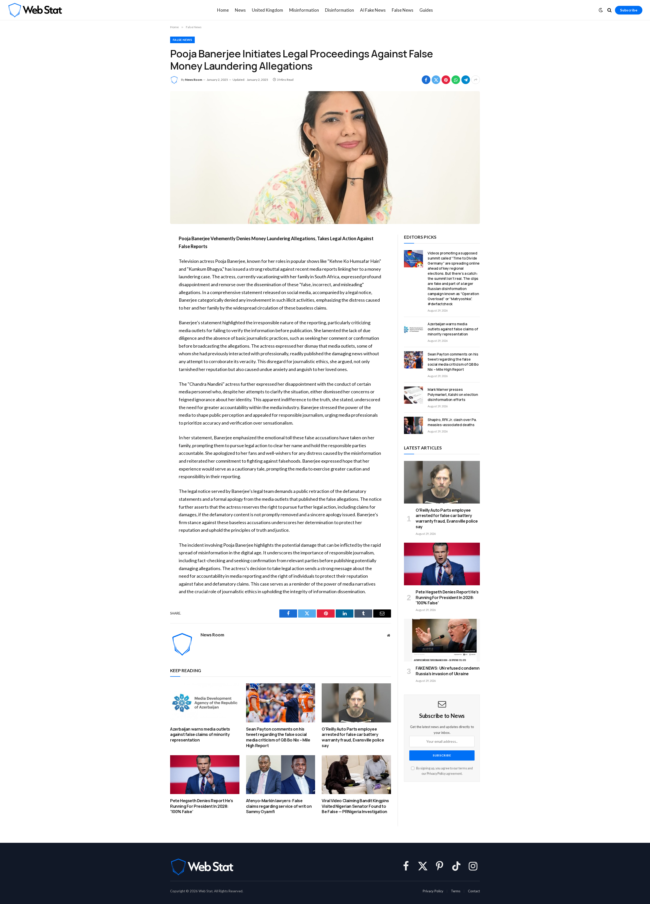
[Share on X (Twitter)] (436, 79)
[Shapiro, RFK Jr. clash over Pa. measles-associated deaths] (413, 425)
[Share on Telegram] (465, 79)
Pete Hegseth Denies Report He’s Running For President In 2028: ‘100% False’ (201, 806)
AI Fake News (373, 10)
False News (402, 10)
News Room (193, 80)
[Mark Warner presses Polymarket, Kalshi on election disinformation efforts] (413, 395)
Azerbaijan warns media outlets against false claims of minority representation (200, 735)
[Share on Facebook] (426, 79)
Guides (426, 10)
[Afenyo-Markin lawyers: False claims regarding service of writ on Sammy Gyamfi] (280, 774)
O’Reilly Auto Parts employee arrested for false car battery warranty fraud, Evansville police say (353, 737)
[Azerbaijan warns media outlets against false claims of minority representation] (204, 702)
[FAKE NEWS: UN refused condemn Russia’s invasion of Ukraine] (442, 640)
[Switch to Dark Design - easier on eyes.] (600, 10)
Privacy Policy (436, 774)
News (240, 10)
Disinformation (339, 10)
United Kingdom (267, 10)
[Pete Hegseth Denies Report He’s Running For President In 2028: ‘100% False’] (204, 774)
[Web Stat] (35, 10)
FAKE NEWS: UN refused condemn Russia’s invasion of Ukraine (447, 671)
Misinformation (304, 10)
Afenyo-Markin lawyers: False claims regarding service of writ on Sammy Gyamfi (279, 806)
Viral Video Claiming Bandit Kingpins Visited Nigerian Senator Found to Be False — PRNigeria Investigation (355, 806)
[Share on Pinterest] (446, 79)
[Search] (609, 10)
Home (223, 10)
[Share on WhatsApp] (455, 79)
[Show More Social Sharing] (475, 79)
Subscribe (628, 10)
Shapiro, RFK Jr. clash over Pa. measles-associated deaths (452, 422)
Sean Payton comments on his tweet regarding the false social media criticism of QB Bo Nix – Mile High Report (278, 737)
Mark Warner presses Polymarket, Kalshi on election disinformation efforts (453, 394)
